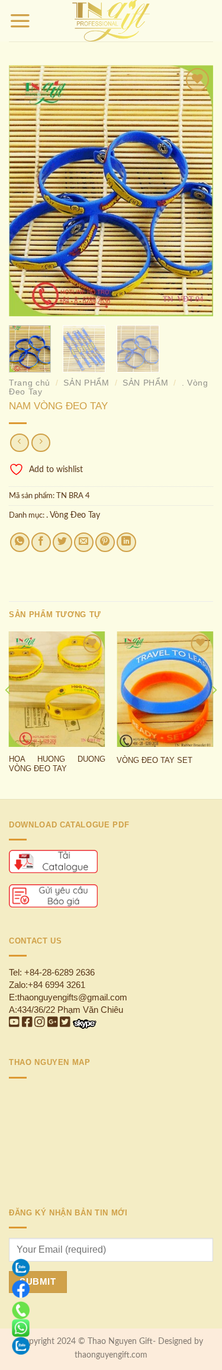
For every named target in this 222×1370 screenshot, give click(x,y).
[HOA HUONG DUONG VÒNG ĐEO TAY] (57, 689)
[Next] (194, 190)
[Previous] (27, 190)
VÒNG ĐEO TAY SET (154, 760)
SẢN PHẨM (86, 382)
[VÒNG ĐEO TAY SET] (165, 689)
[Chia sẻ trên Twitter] (62, 542)
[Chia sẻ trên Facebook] (41, 542)
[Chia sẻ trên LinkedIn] (126, 542)
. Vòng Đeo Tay (73, 515)
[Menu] (20, 20)
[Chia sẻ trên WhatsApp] (20, 542)
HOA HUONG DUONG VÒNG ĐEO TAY (57, 764)
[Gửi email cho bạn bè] (84, 542)
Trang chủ (29, 382)
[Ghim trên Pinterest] (105, 542)
